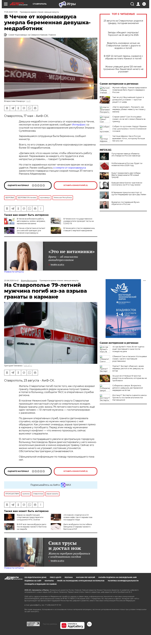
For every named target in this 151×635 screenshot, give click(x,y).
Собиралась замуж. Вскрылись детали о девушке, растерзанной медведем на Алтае (127, 387)
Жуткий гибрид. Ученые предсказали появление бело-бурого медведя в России (129, 89)
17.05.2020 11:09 (10, 12)
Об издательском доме (35, 577)
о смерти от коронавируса (69, 167)
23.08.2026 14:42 (11, 280)
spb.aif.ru (28, 366)
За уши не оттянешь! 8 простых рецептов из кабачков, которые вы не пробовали (129, 378)
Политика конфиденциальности (123, 581)
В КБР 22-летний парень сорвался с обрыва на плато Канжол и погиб (123, 57)
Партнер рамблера (50, 624)
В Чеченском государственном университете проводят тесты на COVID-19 (78, 221)
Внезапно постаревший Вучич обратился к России (125, 203)
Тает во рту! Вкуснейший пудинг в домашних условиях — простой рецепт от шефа (128, 99)
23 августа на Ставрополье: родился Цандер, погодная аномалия (123, 22)
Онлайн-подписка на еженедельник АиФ (117, 577)
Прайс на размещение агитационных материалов (80, 581)
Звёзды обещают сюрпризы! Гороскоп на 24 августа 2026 (123, 33)
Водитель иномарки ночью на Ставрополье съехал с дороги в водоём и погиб (123, 45)
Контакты (49, 581)
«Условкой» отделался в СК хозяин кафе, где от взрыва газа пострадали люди (77, 517)
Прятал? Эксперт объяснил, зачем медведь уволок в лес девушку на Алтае (128, 368)
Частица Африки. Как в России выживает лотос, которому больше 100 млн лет (128, 138)
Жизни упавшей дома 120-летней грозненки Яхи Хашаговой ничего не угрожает (123, 69)
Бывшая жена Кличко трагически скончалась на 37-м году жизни (126, 184)
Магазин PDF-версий (85, 577)
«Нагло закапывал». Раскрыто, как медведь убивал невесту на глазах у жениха (128, 109)
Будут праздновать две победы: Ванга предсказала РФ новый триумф (126, 175)
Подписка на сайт (32, 581)
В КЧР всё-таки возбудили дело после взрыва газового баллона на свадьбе (31, 526)
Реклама (69, 577)
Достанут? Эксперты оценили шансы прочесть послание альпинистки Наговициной (129, 397)
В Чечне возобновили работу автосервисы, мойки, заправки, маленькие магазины (31, 221)
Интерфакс (79, 124)
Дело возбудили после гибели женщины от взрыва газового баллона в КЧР (77, 526)
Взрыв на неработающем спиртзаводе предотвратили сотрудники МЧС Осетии (30, 517)
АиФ (28, 101)
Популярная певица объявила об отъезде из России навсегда (125, 155)
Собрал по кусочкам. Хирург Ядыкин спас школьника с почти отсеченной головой (129, 128)
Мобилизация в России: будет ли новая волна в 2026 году (126, 164)
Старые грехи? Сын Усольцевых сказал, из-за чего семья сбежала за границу (128, 119)
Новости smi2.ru (14, 271)
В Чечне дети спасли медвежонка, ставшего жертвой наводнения (79, 229)
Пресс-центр (55, 577)
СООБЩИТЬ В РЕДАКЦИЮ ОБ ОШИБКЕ (40, 584)
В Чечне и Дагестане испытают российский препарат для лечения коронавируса (31, 230)
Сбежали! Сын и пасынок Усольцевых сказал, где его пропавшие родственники (129, 358)
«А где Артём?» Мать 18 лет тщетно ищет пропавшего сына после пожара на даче (128, 349)
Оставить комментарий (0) (75, 185)
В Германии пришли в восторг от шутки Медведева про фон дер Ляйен (128, 193)
